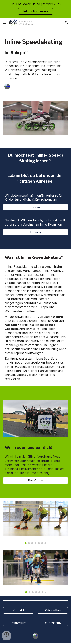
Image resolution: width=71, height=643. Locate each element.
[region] (35, 9)
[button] (4, 23)
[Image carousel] (35, 522)
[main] (35, 42)
